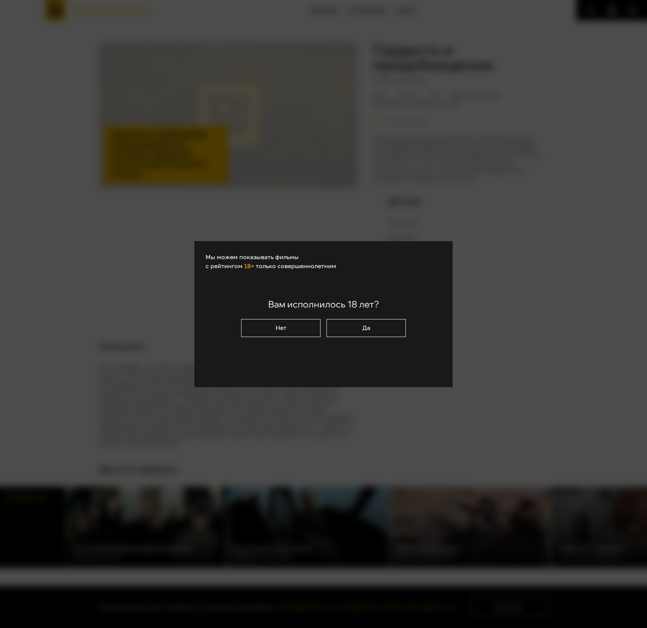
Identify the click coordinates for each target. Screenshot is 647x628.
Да (366, 327)
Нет (281, 327)
